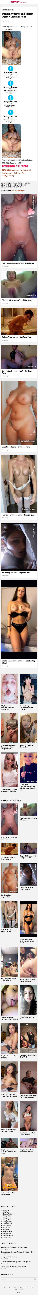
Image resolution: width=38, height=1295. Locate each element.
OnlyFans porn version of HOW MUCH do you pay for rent (9, 1151)
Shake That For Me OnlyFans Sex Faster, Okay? (18, 662)
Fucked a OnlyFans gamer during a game (18, 515)
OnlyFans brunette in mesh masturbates (27, 1151)
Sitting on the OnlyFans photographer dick (8, 1130)
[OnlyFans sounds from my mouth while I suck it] (9, 1076)
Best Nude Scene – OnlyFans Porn (16, 447)
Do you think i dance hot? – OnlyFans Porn (17, 372)
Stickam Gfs (7, 1233)
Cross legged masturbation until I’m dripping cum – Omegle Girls (27, 787)
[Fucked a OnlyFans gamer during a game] (19, 484)
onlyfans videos (20, 187)
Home (19, 1292)
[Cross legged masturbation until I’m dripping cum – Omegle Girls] (28, 768)
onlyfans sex (7, 187)
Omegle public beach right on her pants (13, 1266)
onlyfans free (24, 183)
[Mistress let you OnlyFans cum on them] (9, 1174)
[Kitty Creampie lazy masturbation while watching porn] (9, 689)
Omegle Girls (7, 1216)
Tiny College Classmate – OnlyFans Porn (9, 979)
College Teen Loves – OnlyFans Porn (16, 337)
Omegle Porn (7, 1218)
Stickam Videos (8, 1235)
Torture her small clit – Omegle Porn (27, 746)
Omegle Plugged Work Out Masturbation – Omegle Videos (8, 747)
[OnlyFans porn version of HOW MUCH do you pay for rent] (9, 1143)
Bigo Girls (6, 1210)
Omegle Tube (7, 1220)
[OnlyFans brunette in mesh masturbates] (28, 1143)
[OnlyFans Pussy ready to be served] (9, 1038)
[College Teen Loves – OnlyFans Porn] (19, 321)
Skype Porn (6, 1229)
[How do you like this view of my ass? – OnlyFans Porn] (9, 770)
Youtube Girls (7, 1237)
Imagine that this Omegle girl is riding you (14, 1247)
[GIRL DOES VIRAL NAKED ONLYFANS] (28, 1038)
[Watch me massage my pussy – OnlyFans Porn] (28, 962)
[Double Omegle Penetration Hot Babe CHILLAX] (28, 689)
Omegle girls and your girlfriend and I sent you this (17, 1252)
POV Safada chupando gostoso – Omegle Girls (16, 1262)
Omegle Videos (7, 1222)
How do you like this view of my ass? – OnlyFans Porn (9, 791)
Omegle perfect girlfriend (9, 1257)
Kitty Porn (6, 1212)
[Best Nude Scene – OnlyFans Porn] (19, 413)
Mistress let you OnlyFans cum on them (9, 1193)
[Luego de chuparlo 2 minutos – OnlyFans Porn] (9, 1000)
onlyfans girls (7, 185)
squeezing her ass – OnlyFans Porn (16, 573)
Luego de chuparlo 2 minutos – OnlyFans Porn (9, 1018)
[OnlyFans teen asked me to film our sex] (19, 227)
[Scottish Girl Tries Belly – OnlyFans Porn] (28, 1116)
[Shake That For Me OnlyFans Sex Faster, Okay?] (19, 619)
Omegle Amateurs (8, 1214)
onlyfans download (9, 183)
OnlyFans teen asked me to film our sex (18, 263)
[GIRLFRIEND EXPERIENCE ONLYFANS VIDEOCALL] (28, 1077)
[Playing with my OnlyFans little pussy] (19, 284)
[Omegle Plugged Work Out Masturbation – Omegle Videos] (9, 728)
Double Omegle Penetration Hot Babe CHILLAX (27, 707)
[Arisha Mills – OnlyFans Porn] (28, 1000)
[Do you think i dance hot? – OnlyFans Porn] (19, 357)
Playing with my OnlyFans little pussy (17, 300)
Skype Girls (6, 1227)
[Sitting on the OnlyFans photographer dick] (9, 1114)
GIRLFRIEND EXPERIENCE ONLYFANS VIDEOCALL (28, 1096)
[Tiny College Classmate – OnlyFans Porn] (9, 962)
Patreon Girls (7, 1225)
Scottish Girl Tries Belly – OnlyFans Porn (28, 1133)
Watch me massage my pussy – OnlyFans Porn (27, 980)
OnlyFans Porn (20, 185)
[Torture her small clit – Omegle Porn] (28, 728)
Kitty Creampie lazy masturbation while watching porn (7, 707)
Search (35, 1279)
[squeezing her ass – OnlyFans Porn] (19, 547)
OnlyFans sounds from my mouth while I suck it (9, 1095)
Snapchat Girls (7, 1231)
